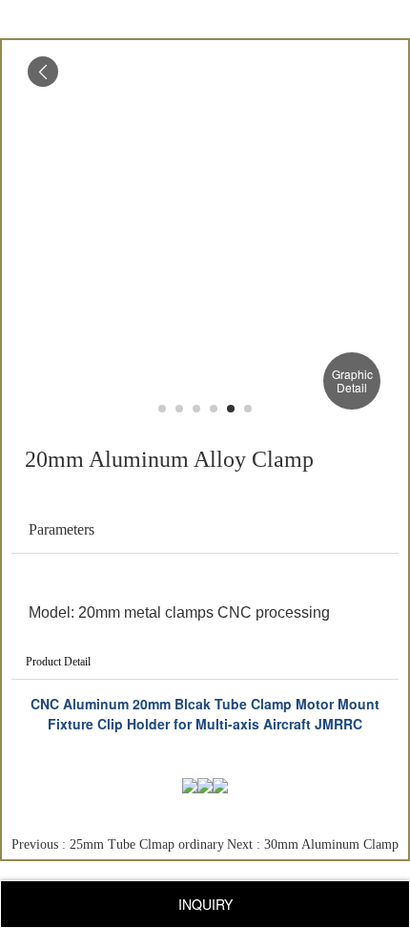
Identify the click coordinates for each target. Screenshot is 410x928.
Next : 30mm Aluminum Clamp (313, 844)
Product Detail (58, 661)
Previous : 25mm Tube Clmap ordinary (117, 844)
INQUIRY (205, 904)
